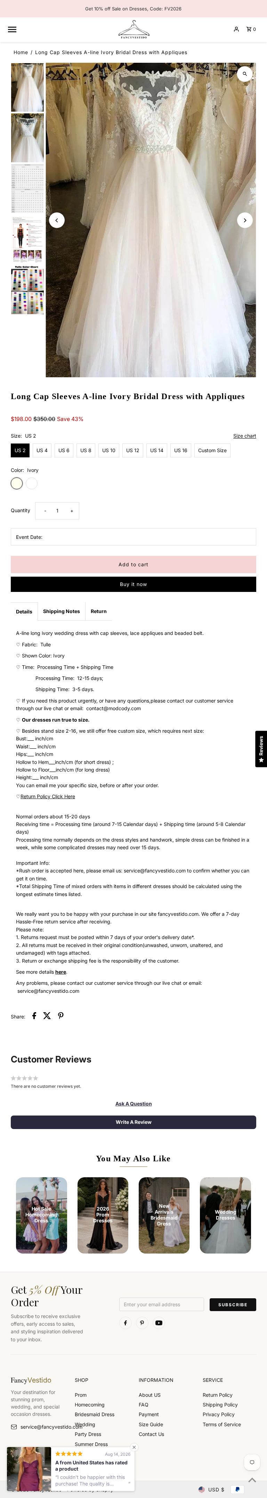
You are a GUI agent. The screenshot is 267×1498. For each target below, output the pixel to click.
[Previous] (57, 220)
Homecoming (90, 1404)
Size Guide (151, 1424)
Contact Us (151, 1434)
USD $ (216, 1489)
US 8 (85, 450)
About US (150, 1395)
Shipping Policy (220, 1404)
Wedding (85, 1424)
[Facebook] (125, 1323)
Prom (81, 1395)
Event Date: (29, 537)
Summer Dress (91, 1444)
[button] (133, 1104)
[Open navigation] (59, 29)
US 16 (180, 450)
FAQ (143, 1404)
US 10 (108, 450)
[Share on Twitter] (47, 1016)
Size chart (244, 436)
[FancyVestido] (133, 29)
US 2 (20, 450)
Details (24, 611)
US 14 (156, 450)
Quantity (20, 510)
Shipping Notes (61, 611)
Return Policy (218, 1395)
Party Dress (88, 1434)
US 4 (42, 450)
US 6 (64, 450)
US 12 (132, 450)
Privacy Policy (219, 1414)
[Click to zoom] (245, 74)
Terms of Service (222, 1424)
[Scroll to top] (252, 1480)
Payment (149, 1414)
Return (99, 611)
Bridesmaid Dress (94, 1414)
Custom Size (212, 450)
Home (21, 52)
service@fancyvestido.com (42, 1427)
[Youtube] (159, 1323)
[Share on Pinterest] (61, 1016)
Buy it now (133, 584)
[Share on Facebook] (34, 1016)
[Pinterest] (142, 1323)
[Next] (245, 220)
